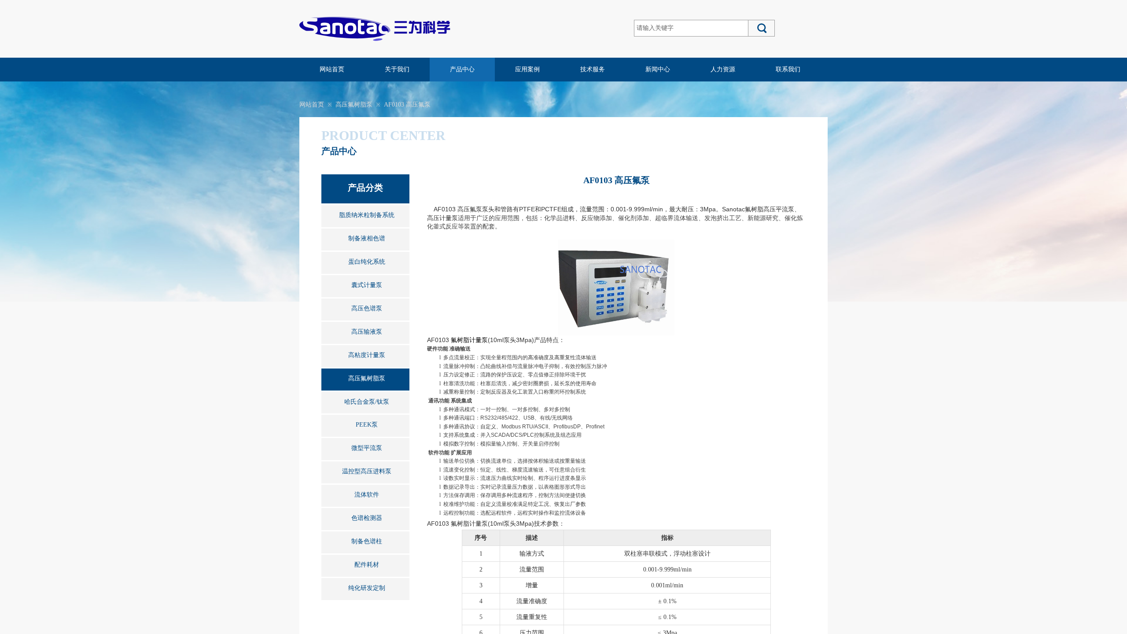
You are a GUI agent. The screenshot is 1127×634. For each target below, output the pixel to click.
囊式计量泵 (366, 285)
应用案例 (527, 69)
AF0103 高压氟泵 (407, 104)
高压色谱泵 (366, 308)
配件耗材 (366, 564)
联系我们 (788, 69)
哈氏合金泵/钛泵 (366, 401)
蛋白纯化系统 (366, 261)
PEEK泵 (367, 424)
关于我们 (397, 69)
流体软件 (366, 494)
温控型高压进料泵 (366, 471)
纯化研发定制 (366, 588)
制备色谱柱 (366, 541)
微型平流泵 (366, 448)
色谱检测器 (366, 518)
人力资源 (723, 69)
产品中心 (462, 69)
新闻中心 (657, 69)
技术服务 (592, 69)
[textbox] (691, 28)
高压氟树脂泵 (353, 104)
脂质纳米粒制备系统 (366, 215)
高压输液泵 (366, 331)
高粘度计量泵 (366, 355)
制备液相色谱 (366, 238)
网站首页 (332, 69)
